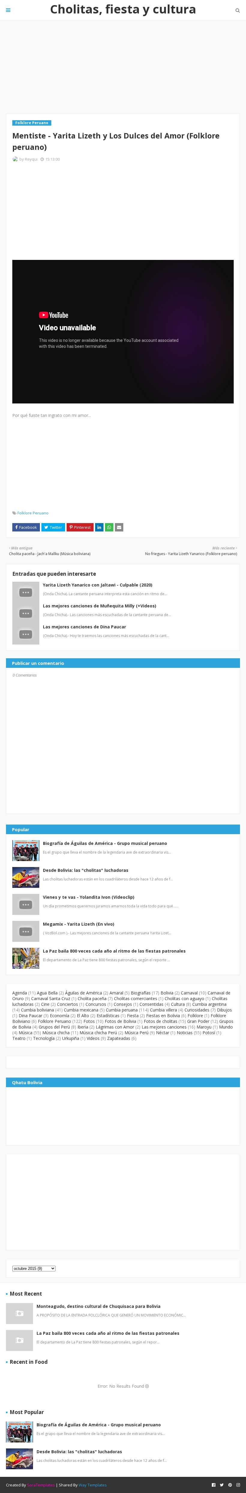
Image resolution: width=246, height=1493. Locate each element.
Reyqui (31, 159)
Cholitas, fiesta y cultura (123, 9)
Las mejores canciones (164, 1027)
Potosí (208, 1032)
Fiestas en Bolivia (163, 1015)
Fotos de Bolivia (120, 1021)
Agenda (19, 993)
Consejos (123, 1004)
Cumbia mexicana (81, 1010)
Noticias (185, 1032)
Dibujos (224, 1010)
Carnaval (189, 993)
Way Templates (93, 1485)
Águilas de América (83, 993)
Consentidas (152, 1004)
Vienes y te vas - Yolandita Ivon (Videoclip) (88, 897)
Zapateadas (118, 1038)
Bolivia (166, 993)
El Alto (83, 1015)
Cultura (178, 1004)
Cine (45, 1004)
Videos (93, 1038)
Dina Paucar (30, 1015)
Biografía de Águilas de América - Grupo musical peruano (105, 843)
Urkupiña (70, 1038)
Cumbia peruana (122, 1010)
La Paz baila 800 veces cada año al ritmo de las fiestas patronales (114, 951)
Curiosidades (196, 1010)
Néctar (162, 1032)
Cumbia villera (163, 1010)
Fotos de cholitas (160, 1021)
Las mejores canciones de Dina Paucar (84, 627)
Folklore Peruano (33, 513)
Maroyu (204, 1027)
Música (25, 1032)
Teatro (19, 1038)
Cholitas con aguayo (184, 998)
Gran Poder (198, 1021)
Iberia (82, 1027)
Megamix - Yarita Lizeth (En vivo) (78, 924)
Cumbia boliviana (37, 1010)
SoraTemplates (41, 1485)
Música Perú (136, 1032)
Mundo (226, 1027)
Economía (59, 1015)
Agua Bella (47, 993)
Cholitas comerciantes (135, 998)
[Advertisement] (123, 67)
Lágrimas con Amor (115, 1027)
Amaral (116, 993)
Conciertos (67, 1004)
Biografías (141, 993)
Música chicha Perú (98, 1032)
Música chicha (56, 1032)
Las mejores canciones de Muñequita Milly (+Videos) (99, 606)
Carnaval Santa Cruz (50, 998)
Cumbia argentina (209, 1004)
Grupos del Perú (54, 1027)
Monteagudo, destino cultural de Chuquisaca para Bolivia (98, 1306)
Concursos (96, 1004)
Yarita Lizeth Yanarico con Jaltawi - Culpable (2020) (97, 585)
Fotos (89, 1021)
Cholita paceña (92, 998)
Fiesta (133, 1015)
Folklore (195, 1015)
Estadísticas (108, 1015)
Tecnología (44, 1038)
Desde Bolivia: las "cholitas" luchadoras (85, 870)
